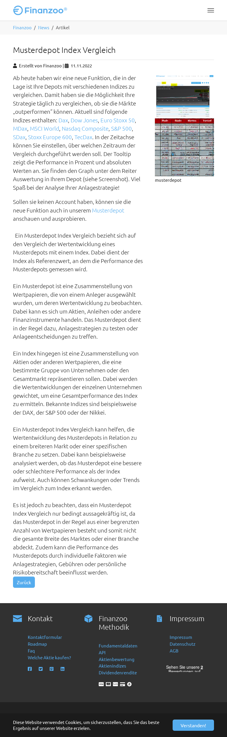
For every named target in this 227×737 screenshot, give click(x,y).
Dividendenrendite (118, 672)
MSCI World (44, 128)
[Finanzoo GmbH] (41, 10)
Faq (31, 650)
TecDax (83, 136)
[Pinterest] (52, 669)
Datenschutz (182, 644)
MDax (20, 128)
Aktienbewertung (116, 659)
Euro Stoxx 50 (117, 120)
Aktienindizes (112, 665)
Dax (63, 120)
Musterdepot (108, 210)
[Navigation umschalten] (210, 10)
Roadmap (37, 644)
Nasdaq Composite (85, 128)
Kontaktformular (45, 637)
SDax (19, 136)
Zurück (24, 582)
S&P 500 (121, 128)
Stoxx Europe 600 (50, 136)
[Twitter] (41, 669)
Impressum (181, 637)
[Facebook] (30, 669)
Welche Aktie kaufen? (49, 657)
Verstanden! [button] (193, 725)
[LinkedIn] (63, 669)
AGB (174, 650)
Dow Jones (84, 120)
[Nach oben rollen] (214, 724)
